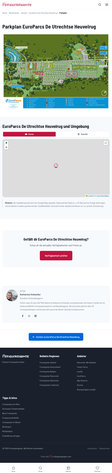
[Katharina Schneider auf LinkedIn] (35, 316)
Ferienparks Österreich (49, 376)
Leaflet (90, 196)
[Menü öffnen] (107, 5)
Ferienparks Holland (48, 362)
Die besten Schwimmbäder (13, 409)
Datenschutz (104, 448)
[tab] (29, 134)
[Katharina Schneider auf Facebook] (22, 316)
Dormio (80, 385)
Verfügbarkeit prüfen (56, 255)
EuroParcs (81, 376)
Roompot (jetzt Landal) (86, 389)
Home (4, 13)
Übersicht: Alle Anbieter (86, 362)
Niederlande (14, 13)
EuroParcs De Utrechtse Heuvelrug (43, 13)
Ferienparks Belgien (48, 371)
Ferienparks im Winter (11, 422)
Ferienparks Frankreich (49, 385)
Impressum (92, 448)
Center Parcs (82, 367)
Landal (80, 371)
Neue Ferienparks (9, 413)
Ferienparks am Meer (11, 404)
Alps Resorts (82, 380)
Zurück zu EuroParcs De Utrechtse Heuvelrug (57, 336)
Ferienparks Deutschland (50, 367)
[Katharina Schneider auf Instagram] (29, 316)
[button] (56, 165)
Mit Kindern (6, 427)
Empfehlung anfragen (11, 436)
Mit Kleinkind (7, 431)
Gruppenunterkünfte (10, 418)
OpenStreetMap (102, 196)
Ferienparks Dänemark (49, 380)
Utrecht (24, 13)
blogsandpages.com (62, 456)
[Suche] (100, 5)
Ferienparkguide (17, 4)
